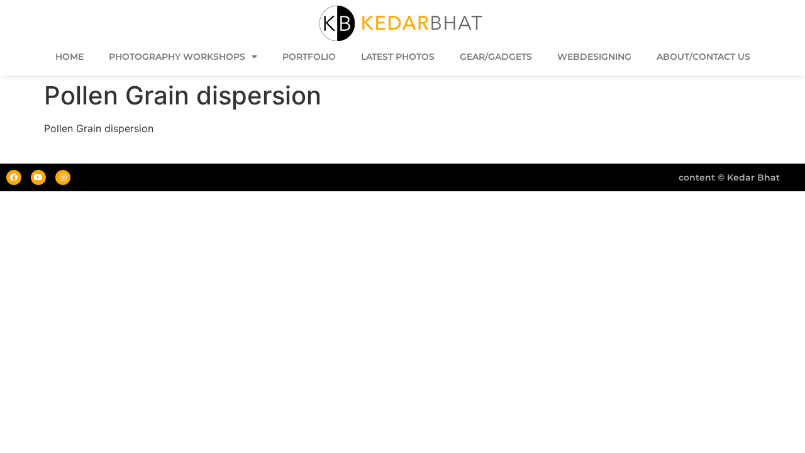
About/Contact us (703, 56)
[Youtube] (38, 177)
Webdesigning (594, 56)
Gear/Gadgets (496, 56)
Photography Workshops (177, 56)
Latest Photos (398, 56)
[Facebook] (13, 177)
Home (69, 56)
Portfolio (309, 56)
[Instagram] (62, 177)
